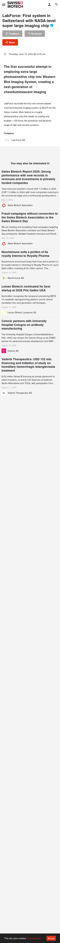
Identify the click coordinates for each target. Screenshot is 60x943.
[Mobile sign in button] (49, 4)
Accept (51, 938)
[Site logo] (15, 5)
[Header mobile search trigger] (56, 4)
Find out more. (34, 938)
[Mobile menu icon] (4, 5)
